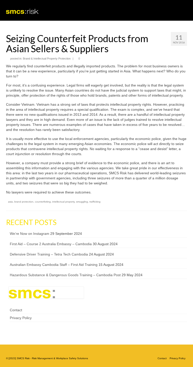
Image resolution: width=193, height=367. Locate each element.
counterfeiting (43, 201)
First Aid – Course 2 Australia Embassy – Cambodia (51, 244)
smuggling (82, 201)
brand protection (23, 201)
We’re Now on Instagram (29, 234)
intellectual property (63, 201)
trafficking (95, 201)
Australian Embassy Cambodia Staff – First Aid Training (54, 265)
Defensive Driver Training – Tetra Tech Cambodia (49, 254)
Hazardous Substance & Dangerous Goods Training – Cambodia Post (65, 275)
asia (10, 201)
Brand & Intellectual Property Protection (47, 58)
